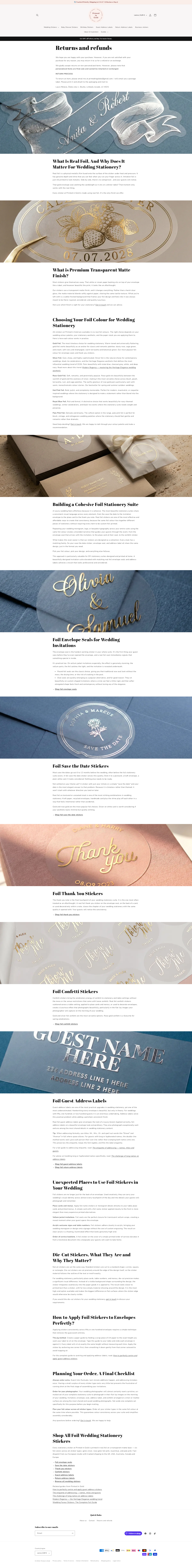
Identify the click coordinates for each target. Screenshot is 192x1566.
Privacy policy (57, 1561)
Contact (92, 1521)
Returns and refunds (104, 1521)
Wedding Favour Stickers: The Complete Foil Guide (75, 1502)
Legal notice (116, 1561)
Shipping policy (106, 1561)
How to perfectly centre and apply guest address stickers (77, 1489)
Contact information (82, 1561)
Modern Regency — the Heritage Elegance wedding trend (77, 1499)
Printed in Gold (45, 1561)
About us (83, 1521)
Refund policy (95, 1561)
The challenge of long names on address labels (73, 1496)
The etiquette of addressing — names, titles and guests (77, 1493)
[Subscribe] (72, 1533)
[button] (37, 15)
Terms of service (69, 1561)
